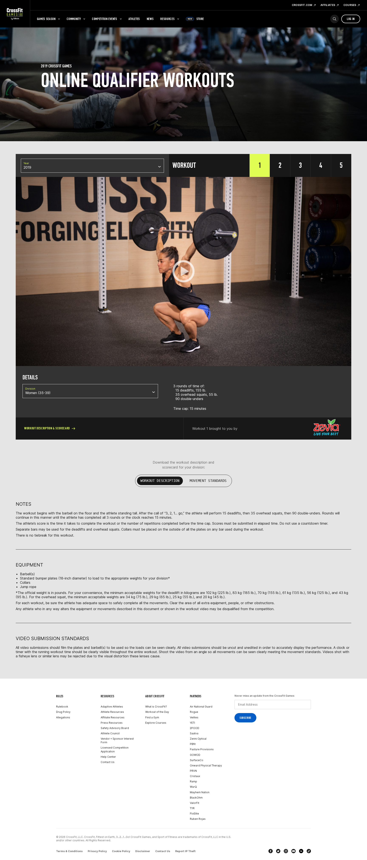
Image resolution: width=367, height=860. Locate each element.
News (150, 19)
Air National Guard (201, 706)
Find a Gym (152, 717)
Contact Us (107, 762)
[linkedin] (301, 851)
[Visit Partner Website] (327, 428)
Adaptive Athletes (112, 706)
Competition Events (104, 19)
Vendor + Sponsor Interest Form (117, 740)
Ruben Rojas (198, 818)
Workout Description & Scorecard (47, 428)
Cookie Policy (121, 851)
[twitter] (278, 851)
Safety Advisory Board (115, 728)
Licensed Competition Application (114, 749)
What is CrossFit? (156, 706)
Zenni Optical (198, 738)
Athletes (134, 19)
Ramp (193, 781)
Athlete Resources (112, 711)
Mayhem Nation (199, 792)
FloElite (194, 813)
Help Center (108, 756)
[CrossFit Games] (15, 14)
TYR (192, 808)
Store (196, 19)
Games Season (46, 19)
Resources (167, 19)
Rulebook (62, 706)
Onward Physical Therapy (206, 765)
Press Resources (112, 722)
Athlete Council (110, 733)
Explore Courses (155, 722)
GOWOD (195, 754)
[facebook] (270, 851)
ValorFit (194, 802)
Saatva (194, 733)
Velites (194, 717)
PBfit (193, 744)
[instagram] (286, 851)
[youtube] (293, 851)
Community (74, 19)
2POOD (194, 728)
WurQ (193, 786)
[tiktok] (309, 851)
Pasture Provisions (202, 749)
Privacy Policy (97, 851)
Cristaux (195, 776)
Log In (351, 19)
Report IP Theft (185, 851)
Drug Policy (63, 711)
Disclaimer (142, 851)
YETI (192, 722)
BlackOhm (196, 797)
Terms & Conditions (69, 851)
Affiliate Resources (112, 717)
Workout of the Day (157, 711)
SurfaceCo (196, 760)
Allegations (63, 717)
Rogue (194, 711)
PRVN (193, 770)
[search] (334, 19)
